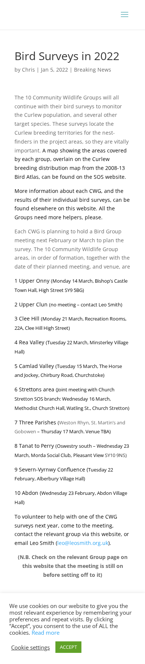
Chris (28, 69)
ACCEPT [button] (68, 647)
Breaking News (92, 69)
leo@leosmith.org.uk (82, 542)
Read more (45, 632)
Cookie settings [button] (30, 647)
